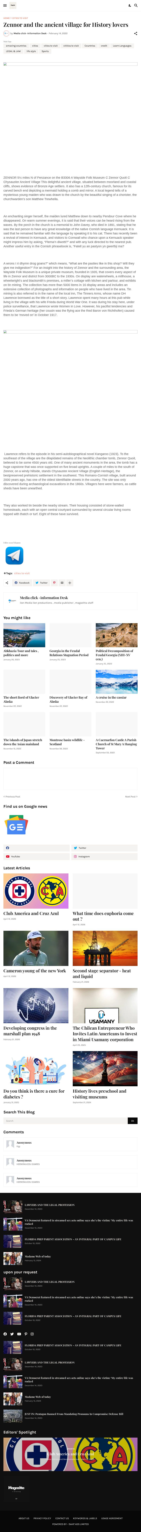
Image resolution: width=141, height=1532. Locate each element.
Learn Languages (122, 45)
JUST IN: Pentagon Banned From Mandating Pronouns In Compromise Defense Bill (74, 1414)
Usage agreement (112, 1518)
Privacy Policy (42, 1518)
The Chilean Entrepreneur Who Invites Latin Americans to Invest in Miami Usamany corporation (105, 1033)
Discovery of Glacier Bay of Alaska (68, 699)
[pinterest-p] (26, 1334)
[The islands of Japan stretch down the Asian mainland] (24, 724)
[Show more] (69, 582)
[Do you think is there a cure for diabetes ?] (35, 1068)
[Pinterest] (54, 582)
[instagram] (32, 1334)
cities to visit (20, 18)
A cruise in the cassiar (111, 697)
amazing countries (16, 45)
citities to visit (71, 45)
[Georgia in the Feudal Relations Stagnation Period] (70, 635)
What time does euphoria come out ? (103, 916)
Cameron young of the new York (34, 970)
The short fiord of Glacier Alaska (21, 699)
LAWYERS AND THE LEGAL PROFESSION (50, 1205)
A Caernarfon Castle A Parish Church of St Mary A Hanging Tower (116, 744)
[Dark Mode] (130, 5)
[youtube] (19, 1334)
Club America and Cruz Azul (31, 913)
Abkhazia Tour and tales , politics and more (21, 653)
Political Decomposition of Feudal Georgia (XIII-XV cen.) (114, 655)
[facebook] (36, 848)
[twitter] (12, 1334)
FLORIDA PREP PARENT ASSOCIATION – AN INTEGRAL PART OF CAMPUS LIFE (73, 1239)
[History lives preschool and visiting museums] (105, 1068)
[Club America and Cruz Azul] (35, 891)
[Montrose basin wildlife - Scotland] (70, 724)
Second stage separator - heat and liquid (102, 973)
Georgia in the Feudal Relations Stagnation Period (69, 653)
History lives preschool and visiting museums (99, 1093)
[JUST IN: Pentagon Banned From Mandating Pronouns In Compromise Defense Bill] (12, 1416)
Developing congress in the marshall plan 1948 (30, 1030)
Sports (45, 51)
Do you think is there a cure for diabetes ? (33, 1093)
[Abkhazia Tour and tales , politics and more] (24, 635)
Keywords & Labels (85, 1518)
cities (35, 45)
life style (31, 51)
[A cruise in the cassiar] (117, 682)
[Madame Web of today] (12, 1258)
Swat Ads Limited (79, 1524)
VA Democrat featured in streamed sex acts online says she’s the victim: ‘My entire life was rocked (79, 1222)
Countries (90, 45)
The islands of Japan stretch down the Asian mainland (22, 742)
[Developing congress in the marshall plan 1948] (35, 1005)
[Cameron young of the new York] (35, 948)
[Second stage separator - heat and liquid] (105, 948)
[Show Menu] (4, 5)
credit (104, 45)
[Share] (136, 33)
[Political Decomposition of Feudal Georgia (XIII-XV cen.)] (117, 635)
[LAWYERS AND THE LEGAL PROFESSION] (12, 1207)
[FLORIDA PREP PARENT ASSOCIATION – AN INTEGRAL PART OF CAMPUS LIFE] (12, 1241)
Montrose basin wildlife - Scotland (67, 742)
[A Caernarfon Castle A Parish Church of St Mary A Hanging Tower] (117, 724)
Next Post (130, 796)
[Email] (62, 582)
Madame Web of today (38, 1256)
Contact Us (62, 1518)
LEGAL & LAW (13, 51)
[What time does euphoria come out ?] (105, 891)
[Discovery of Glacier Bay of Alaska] (70, 682)
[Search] (136, 5)
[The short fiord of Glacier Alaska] (24, 682)
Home (6, 18)
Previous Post (13, 796)
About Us (24, 1518)
